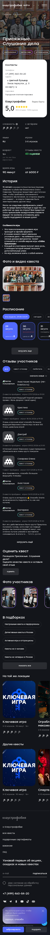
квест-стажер (20, 369)
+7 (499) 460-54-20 (15, 74)
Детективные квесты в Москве (19, 632)
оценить (11, 571)
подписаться (40, 873)
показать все (25, 666)
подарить (36, 929)
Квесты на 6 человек (14, 649)
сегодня (37, 317)
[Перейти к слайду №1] (6, 297)
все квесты (9, 833)
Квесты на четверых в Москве (19, 657)
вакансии (7, 846)
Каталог (17, 14)
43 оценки (32, 154)
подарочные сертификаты (17, 839)
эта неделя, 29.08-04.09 (16, 317)
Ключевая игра (14, 722)
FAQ (5, 852)
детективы (26, 52)
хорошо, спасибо (14, 919)
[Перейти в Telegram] (33, 5)
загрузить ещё (25, 542)
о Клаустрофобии (12, 827)
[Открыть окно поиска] (38, 5)
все (6, 369)
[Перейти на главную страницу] (12, 6)
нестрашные (10, 52)
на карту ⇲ (11, 87)
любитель (37, 369)
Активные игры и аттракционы (19, 641)
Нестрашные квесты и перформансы (22, 624)
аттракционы (42, 52)
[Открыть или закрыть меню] (44, 5)
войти (26, 5)
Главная (7, 14)
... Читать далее (33, 534)
